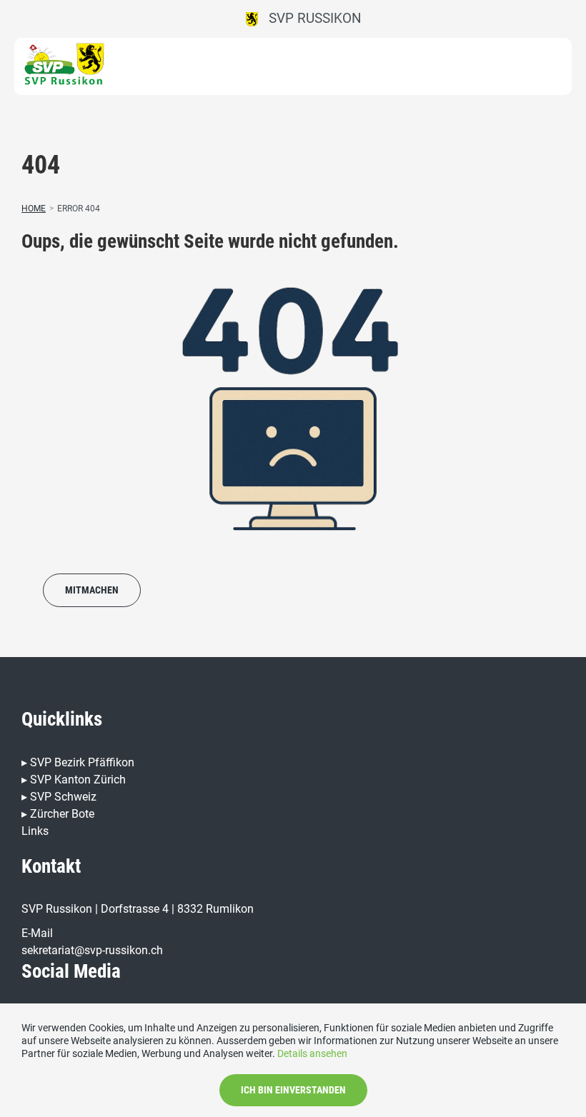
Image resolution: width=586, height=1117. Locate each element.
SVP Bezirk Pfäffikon (82, 762)
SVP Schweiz (63, 796)
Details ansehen (312, 1053)
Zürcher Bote (62, 814)
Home (33, 209)
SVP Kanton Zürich (78, 779)
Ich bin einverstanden (293, 1090)
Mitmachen (92, 590)
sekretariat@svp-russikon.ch (92, 950)
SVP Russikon (310, 18)
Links (35, 831)
